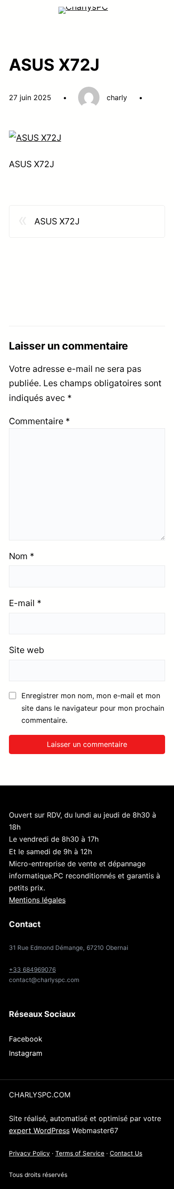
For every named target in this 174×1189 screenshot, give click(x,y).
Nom (21, 556)
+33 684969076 (32, 969)
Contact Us (126, 1153)
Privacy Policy (29, 1153)
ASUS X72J (56, 221)
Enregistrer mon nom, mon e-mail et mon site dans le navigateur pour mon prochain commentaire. (92, 707)
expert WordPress (39, 1130)
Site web (26, 650)
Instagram (25, 1053)
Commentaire (39, 421)
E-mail (25, 603)
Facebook (25, 1038)
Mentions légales (37, 899)
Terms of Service (79, 1153)
